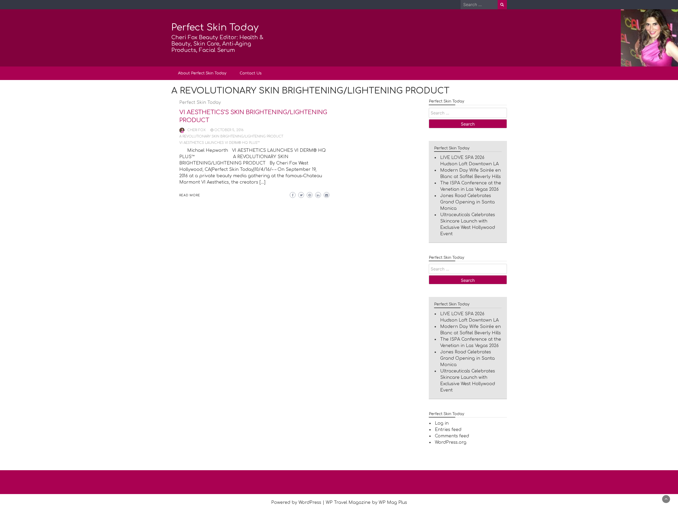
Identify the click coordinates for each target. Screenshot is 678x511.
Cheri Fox (196, 130)
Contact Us (251, 73)
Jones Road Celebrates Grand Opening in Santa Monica (467, 202)
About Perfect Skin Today (202, 73)
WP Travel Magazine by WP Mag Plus (366, 502)
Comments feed (452, 436)
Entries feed (448, 429)
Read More (189, 195)
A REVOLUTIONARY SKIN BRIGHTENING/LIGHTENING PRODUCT (231, 136)
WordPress (309, 502)
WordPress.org (450, 442)
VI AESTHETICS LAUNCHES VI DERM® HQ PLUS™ (219, 143)
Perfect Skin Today (214, 27)
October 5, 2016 (229, 130)
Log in (442, 423)
